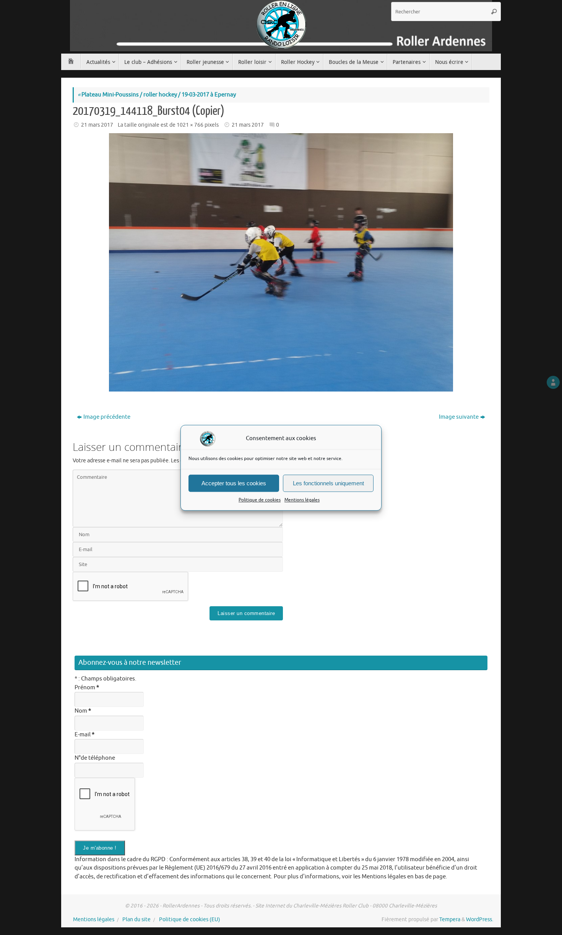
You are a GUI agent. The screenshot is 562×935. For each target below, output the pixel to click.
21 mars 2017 (97, 125)
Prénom (87, 687)
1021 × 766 (190, 125)
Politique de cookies (260, 500)
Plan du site (136, 919)
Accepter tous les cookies (233, 483)
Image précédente (106, 417)
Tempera (449, 919)
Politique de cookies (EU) (189, 919)
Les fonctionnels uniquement (328, 483)
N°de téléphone (95, 758)
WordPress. (479, 919)
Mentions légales (302, 500)
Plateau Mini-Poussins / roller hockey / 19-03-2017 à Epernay (157, 94)
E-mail (84, 734)
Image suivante (459, 417)
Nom (83, 711)
